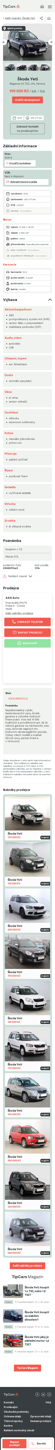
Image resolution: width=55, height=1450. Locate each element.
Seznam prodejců (40, 1421)
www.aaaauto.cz (18, 698)
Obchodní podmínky (16, 1411)
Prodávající (11, 1407)
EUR (34, 91)
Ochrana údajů (12, 1416)
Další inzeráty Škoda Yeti (20, 18)
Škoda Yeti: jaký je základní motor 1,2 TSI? (37, 1340)
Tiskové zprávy (13, 1421)
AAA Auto (12, 598)
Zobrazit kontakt (27, 128)
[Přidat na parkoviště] (49, 18)
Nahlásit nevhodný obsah (19, 1430)
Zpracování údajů (40, 1416)
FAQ (48, 1402)
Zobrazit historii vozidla (23, 182)
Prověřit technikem (20, 163)
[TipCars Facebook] (37, 1395)
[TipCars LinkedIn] (43, 1395)
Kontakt (9, 1402)
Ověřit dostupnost (27, 99)
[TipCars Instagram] (49, 1395)
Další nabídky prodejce (19, 613)
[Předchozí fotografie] (4, 42)
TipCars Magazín (27, 1367)
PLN (42, 91)
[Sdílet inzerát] (41, 18)
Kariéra (8, 1425)
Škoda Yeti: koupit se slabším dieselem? (37, 1316)
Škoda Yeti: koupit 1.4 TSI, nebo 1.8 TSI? (37, 1291)
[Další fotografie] (51, 42)
